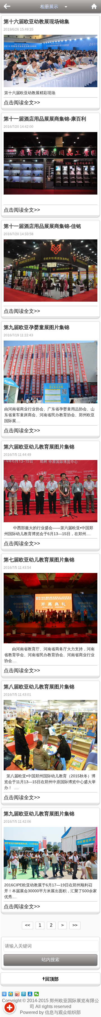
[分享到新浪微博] (17, 994)
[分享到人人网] (30, 994)
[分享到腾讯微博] (23, 994)
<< (27, 925)
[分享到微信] (36, 994)
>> (74, 925)
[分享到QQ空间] (10, 994)
